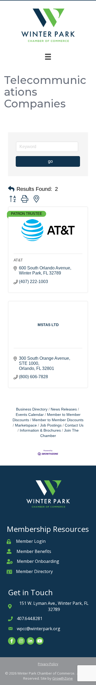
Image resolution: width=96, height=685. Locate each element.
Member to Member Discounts (47, 417)
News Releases (64, 409)
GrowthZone (62, 678)
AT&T (18, 260)
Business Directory (31, 409)
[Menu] (48, 56)
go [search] (50, 161)
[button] (11, 189)
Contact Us (74, 425)
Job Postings (51, 425)
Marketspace (26, 425)
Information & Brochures (40, 430)
